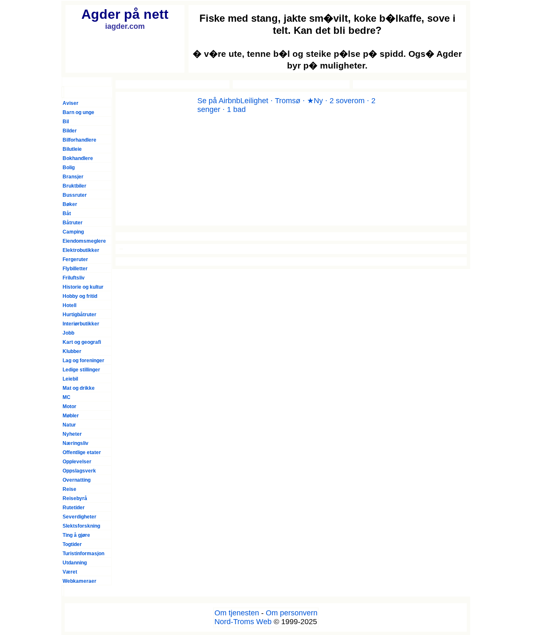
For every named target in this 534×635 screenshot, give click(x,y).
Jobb (68, 333)
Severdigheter (79, 517)
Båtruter (73, 223)
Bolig (69, 167)
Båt (67, 213)
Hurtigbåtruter (79, 315)
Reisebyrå (75, 498)
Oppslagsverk (79, 471)
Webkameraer (79, 581)
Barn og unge (78, 112)
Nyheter (72, 434)
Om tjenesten (236, 613)
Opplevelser (77, 462)
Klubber (72, 351)
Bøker (70, 204)
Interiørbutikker (81, 324)
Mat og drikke (79, 388)
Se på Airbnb (218, 101)
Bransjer (73, 177)
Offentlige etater (82, 452)
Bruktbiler (74, 186)
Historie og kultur (83, 287)
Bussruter (75, 195)
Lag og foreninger (83, 360)
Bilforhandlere (79, 140)
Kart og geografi (82, 342)
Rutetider (74, 508)
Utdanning (75, 563)
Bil (66, 121)
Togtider (72, 544)
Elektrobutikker (81, 250)
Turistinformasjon (83, 553)
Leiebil (70, 379)
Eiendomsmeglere (84, 241)
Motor (69, 406)
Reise (69, 489)
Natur (69, 425)
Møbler (71, 416)
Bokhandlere (78, 158)
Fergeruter (75, 259)
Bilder (70, 131)
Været (70, 572)
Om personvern (291, 613)
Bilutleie (72, 149)
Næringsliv (75, 443)
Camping (73, 232)
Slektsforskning (81, 526)
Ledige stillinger (81, 370)
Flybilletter (75, 269)
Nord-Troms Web (243, 621)
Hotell (69, 305)
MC (67, 397)
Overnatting (77, 480)
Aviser (70, 103)
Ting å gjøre (76, 535)
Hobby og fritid (80, 296)
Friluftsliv (74, 278)
